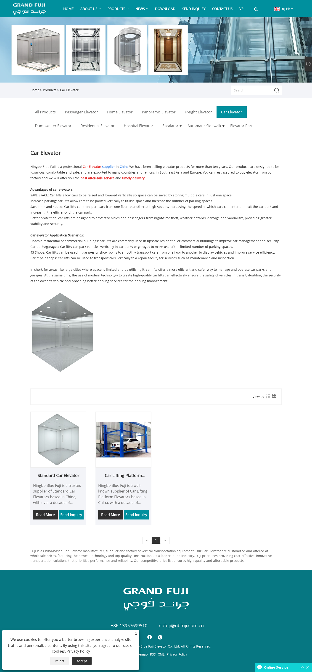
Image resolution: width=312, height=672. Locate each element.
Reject (59, 661)
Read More (45, 514)
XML (161, 654)
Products (49, 90)
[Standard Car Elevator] (58, 439)
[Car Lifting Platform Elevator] (123, 439)
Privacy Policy (177, 654)
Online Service (276, 667)
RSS (153, 654)
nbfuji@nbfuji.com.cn (181, 625)
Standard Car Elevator (58, 475)
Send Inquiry (71, 514)
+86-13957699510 (129, 625)
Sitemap (141, 654)
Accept (82, 661)
